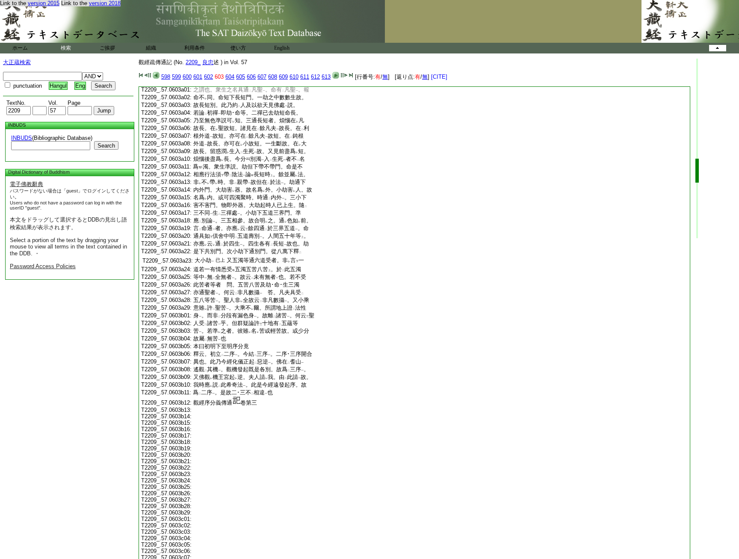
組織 (151, 48)
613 (326, 77)
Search (106, 145)
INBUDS (21, 138)
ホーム (20, 48)
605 (240, 77)
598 (165, 77)
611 (304, 77)
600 (187, 77)
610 (294, 77)
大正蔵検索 (17, 62)
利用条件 (194, 48)
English (282, 48)
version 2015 (43, 3)
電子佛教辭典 (26, 184)
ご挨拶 (107, 48)
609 (283, 77)
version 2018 (105, 3)
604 (229, 77)
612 (315, 77)
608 (272, 77)
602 (208, 77)
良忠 (207, 62)
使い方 (238, 48)
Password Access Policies (43, 266)
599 (176, 77)
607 (261, 77)
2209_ (193, 62)
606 (251, 77)
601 (197, 77)
